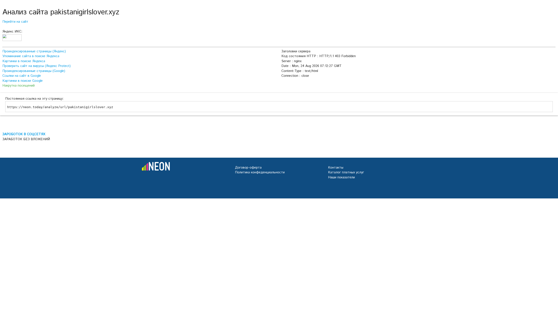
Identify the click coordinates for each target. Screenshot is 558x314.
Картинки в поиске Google (22, 80)
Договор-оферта (248, 167)
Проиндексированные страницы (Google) (33, 71)
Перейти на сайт (15, 21)
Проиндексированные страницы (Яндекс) (34, 51)
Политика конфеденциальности (260, 172)
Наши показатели (341, 177)
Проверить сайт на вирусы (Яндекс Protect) (36, 66)
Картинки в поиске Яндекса (23, 61)
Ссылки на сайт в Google (21, 75)
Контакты (335, 167)
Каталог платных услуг (346, 172)
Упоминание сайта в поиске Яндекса (30, 56)
